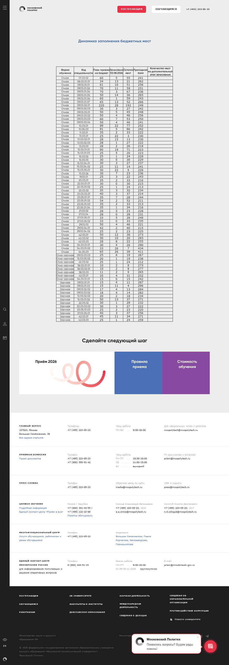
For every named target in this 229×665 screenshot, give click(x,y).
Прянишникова (124, 544)
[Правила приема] (138, 373)
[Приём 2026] (66, 373)
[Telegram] (207, 636)
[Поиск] (4, 309)
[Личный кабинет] (4, 323)
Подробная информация (33, 508)
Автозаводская (138, 540)
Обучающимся (166, 9)
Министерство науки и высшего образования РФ (37, 637)
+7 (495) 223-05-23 (198, 9)
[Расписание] (4, 337)
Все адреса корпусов (31, 437)
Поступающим (131, 9)
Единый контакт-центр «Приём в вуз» (41, 511)
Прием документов (30, 458)
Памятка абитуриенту (80, 515)
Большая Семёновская (129, 536)
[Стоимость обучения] (186, 373)
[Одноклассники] (201, 636)
